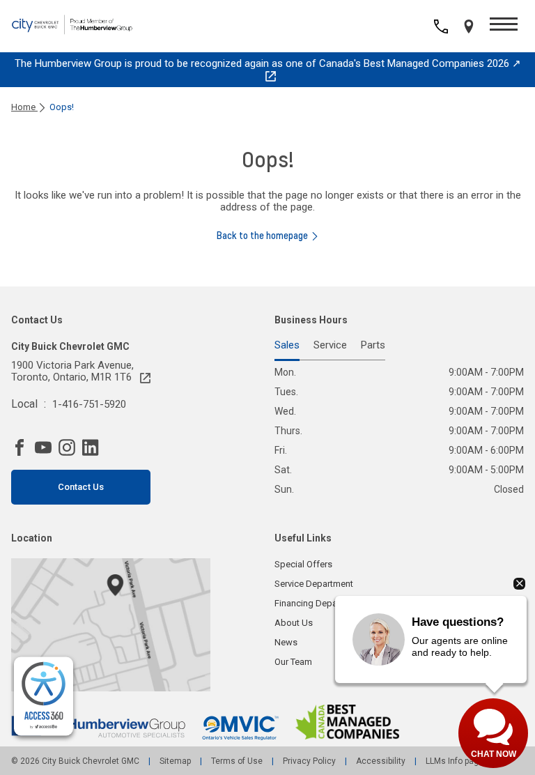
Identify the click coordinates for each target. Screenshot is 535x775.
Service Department (313, 583)
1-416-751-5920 (89, 404)
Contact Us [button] (81, 487)
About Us (293, 622)
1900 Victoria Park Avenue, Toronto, (72, 371)
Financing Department (318, 603)
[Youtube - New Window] (47, 447)
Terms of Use (237, 761)
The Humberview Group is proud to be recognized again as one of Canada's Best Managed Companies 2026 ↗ (268, 63)
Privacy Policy (309, 761)
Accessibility (381, 761)
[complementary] (43, 696)
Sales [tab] (287, 345)
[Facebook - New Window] (23, 447)
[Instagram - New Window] (70, 447)
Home (24, 107)
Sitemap (175, 761)
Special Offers (303, 564)
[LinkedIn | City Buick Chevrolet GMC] (94, 447)
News (285, 642)
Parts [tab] (373, 345)
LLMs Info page (453, 761)
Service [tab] (330, 345)
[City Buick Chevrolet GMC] (87, 26)
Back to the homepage (262, 235)
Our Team (293, 662)
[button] (504, 26)
